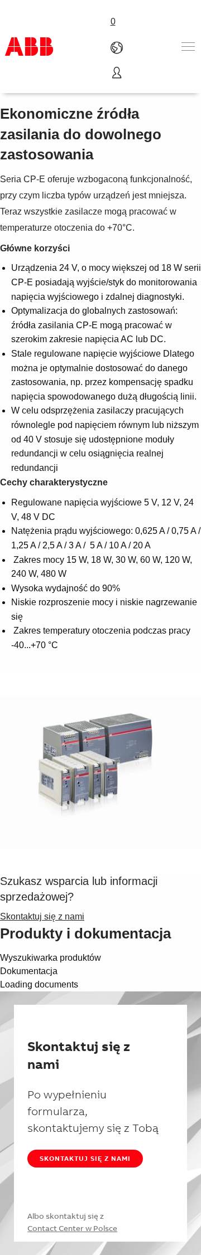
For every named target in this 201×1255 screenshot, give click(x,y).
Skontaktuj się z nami (85, 1158)
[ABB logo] (29, 46)
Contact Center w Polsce (72, 1228)
